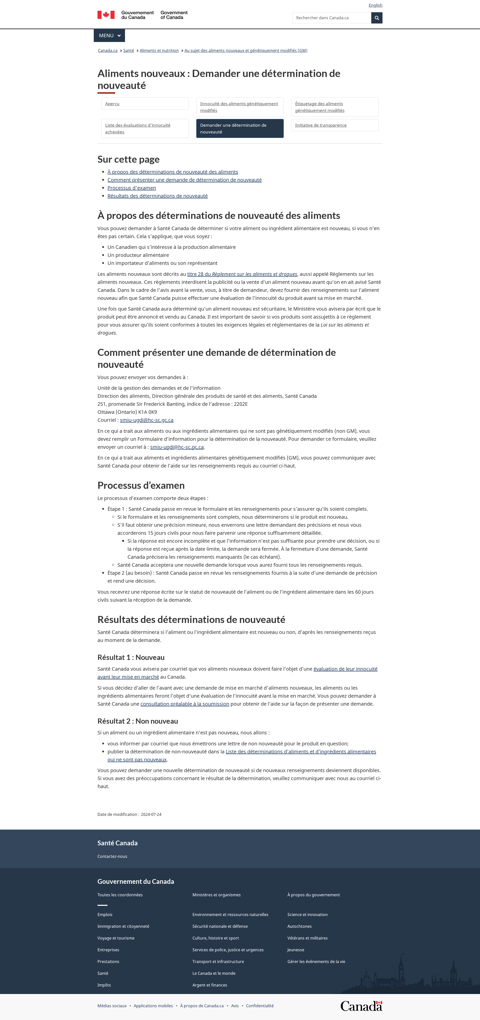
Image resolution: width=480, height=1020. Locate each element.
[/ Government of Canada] (143, 15)
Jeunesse (296, 950)
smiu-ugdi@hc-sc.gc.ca (147, 420)
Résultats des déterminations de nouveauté (158, 195)
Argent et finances (209, 985)
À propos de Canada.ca (202, 1006)
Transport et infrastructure (218, 961)
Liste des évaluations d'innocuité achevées (137, 128)
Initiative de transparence (321, 125)
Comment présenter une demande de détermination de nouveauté (185, 179)
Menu (112, 35)
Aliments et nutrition (159, 50)
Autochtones (300, 926)
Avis (235, 1006)
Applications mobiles (153, 1006)
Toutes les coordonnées (120, 895)
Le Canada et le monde (214, 973)
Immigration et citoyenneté (123, 926)
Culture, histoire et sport (215, 938)
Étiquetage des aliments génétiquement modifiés (319, 107)
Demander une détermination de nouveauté (233, 128)
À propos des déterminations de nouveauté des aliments (173, 171)
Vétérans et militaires (308, 938)
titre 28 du (242, 274)
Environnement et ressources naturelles (230, 914)
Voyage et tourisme (116, 938)
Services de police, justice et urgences (228, 950)
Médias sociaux (112, 1006)
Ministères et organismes (216, 895)
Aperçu (112, 103)
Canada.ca (108, 50)
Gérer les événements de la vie (316, 961)
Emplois (105, 914)
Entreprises (108, 950)
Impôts (104, 985)
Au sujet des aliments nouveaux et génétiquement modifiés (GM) (246, 50)
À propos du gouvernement (314, 895)
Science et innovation (308, 914)
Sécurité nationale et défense (220, 926)
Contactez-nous (112, 856)
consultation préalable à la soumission (184, 703)
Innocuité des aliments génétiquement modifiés (239, 107)
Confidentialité (260, 1006)
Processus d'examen (132, 187)
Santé (128, 50)
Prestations (108, 961)
